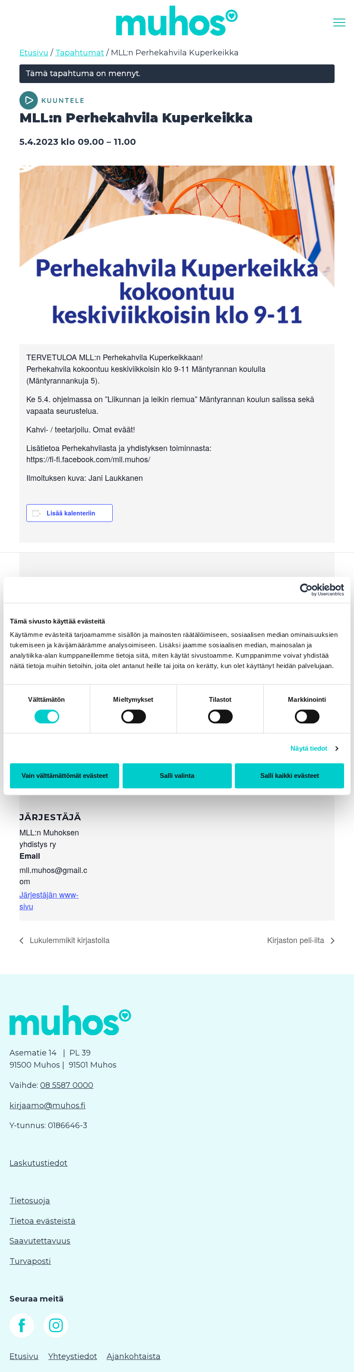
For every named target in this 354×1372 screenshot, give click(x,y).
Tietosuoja (29, 1201)
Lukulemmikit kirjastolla (69, 939)
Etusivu (33, 53)
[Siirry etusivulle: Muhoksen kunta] (177, 20)
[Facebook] (21, 1335)
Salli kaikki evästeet (289, 775)
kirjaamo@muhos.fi (47, 1105)
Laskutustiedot (38, 1163)
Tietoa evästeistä (42, 1221)
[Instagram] (56, 1335)
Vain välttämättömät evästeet (65, 775)
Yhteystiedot (72, 1356)
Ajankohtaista (134, 1356)
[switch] (133, 716)
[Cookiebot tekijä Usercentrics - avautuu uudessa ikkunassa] (306, 589)
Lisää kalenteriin (71, 513)
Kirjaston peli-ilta (296, 939)
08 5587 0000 (66, 1085)
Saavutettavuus (39, 1241)
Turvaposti (30, 1261)
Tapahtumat (79, 53)
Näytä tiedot (309, 748)
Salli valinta (177, 775)
